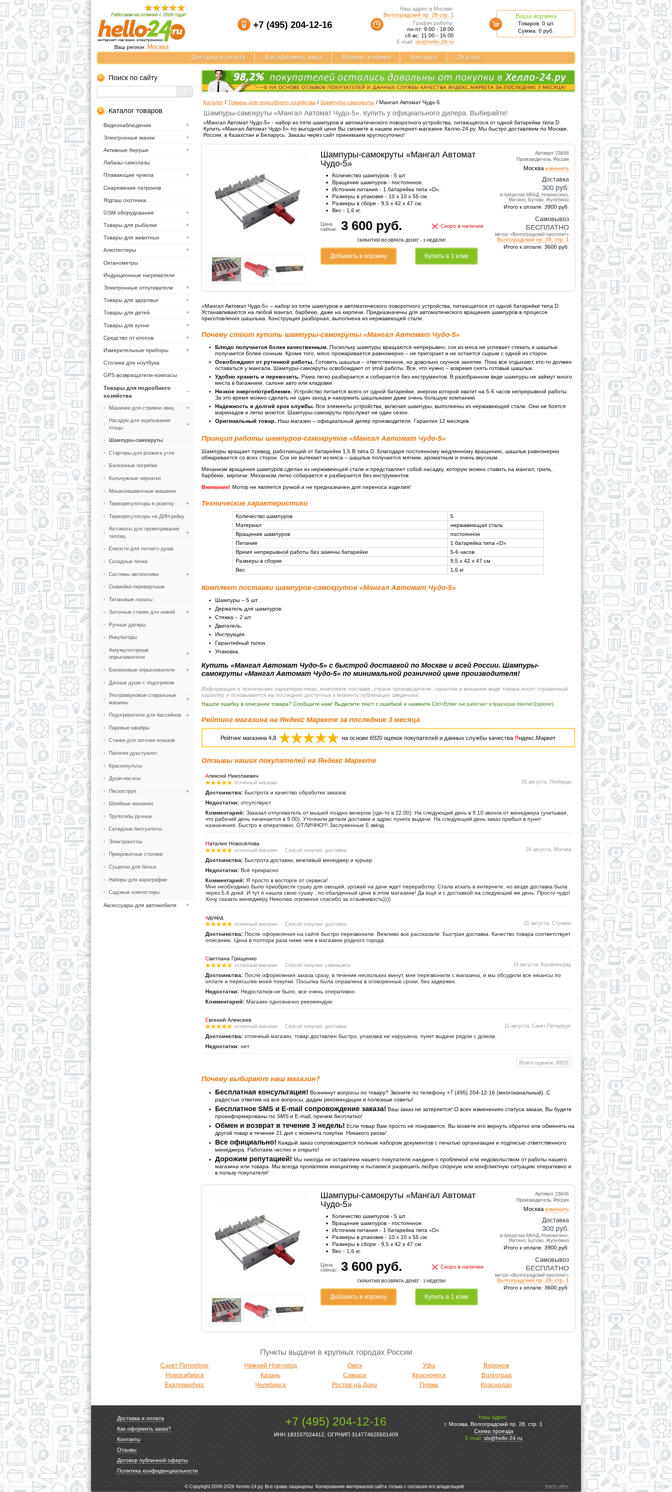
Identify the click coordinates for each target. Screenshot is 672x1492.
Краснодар (496, 1385)
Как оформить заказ (293, 57)
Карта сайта (557, 1486)
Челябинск (270, 1385)
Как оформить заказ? (144, 1429)
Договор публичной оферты (152, 1460)
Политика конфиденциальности (157, 1471)
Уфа (429, 1365)
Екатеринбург (185, 1385)
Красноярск (429, 1375)
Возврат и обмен (366, 57)
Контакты (424, 57)
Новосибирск (185, 1375)
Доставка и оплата (218, 57)
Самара (354, 1375)
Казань (270, 1375)
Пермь (429, 1385)
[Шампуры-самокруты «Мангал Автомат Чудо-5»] (258, 249)
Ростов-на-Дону (354, 1385)
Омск (354, 1365)
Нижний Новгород (270, 1365)
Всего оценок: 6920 (544, 1062)
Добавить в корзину (358, 256)
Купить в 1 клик (446, 256)
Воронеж (496, 1365)
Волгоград (496, 1375)
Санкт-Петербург (184, 1365)
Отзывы (468, 57)
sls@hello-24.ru (434, 41)
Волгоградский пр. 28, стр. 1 (533, 239)
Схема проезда (493, 1431)
